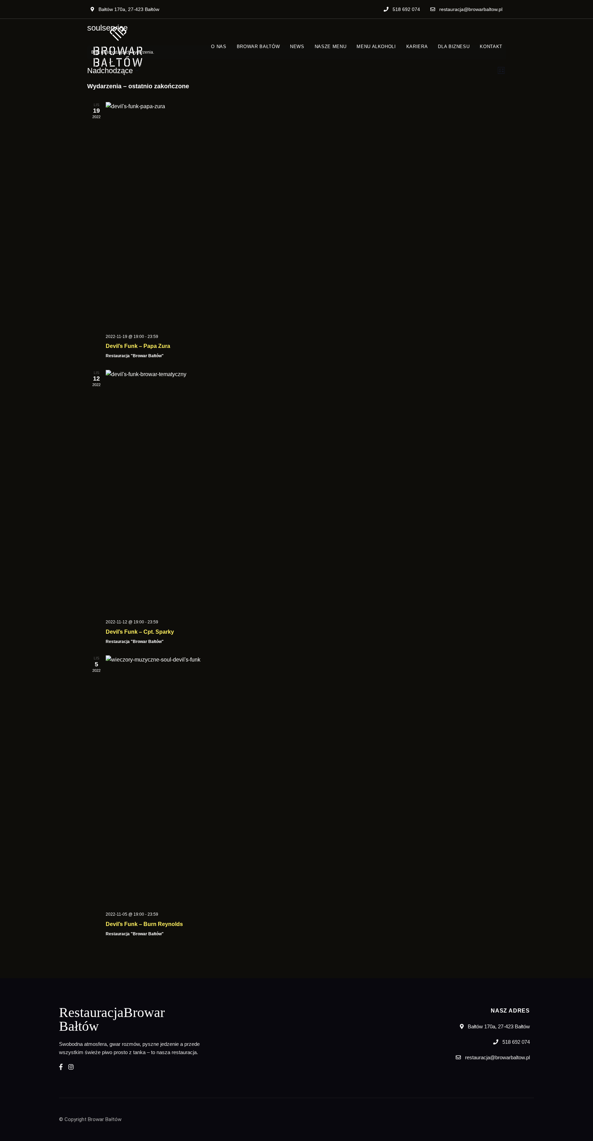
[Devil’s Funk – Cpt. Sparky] (306, 492)
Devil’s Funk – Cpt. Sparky (140, 632)
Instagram (71, 1067)
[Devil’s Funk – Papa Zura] (306, 215)
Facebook (61, 1067)
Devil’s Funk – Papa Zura (138, 346)
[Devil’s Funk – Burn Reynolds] (306, 780)
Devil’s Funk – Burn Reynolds (144, 924)
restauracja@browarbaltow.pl (470, 9)
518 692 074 (405, 9)
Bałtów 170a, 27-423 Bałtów (128, 9)
